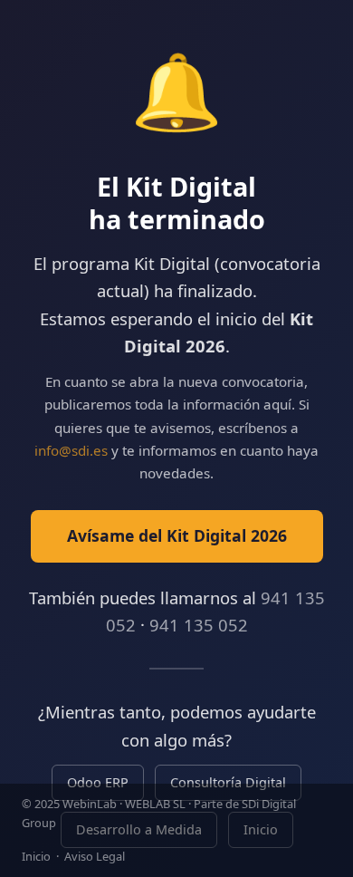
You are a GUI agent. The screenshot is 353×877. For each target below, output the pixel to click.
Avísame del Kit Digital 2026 (177, 535)
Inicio (36, 856)
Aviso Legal (94, 856)
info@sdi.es (71, 450)
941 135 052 (198, 624)
